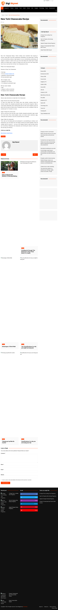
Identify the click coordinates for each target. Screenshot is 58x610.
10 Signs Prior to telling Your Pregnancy (48, 493)
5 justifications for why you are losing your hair (28, 442)
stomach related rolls (9, 73)
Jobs (32, 8)
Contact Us (46, 606)
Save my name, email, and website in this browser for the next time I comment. (16, 479)
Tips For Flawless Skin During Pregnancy (48, 496)
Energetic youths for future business (48, 158)
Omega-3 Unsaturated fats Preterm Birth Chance (13, 595)
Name (2, 464)
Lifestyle (16, 8)
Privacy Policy (54, 608)
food (4, 136)
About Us (41, 606)
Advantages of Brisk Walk (9, 346)
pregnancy (43, 100)
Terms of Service (53, 606)
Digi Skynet (46, 31)
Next (35, 154)
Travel (46, 8)
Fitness (28, 8)
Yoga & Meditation (44, 113)
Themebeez (25, 606)
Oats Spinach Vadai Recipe (6, 133)
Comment (3, 453)
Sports (2, 10)
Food (20, 8)
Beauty (12, 8)
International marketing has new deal (48, 148)
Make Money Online (45, 95)
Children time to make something (47, 166)
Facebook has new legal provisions (48, 140)
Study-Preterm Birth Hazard (46, 49)
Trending (42, 110)
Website (2, 474)
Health (24, 8)
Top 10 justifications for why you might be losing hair (28, 347)
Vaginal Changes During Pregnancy (48, 43)
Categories (6, 8)
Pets (41, 97)
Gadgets (36, 8)
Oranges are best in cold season (47, 131)
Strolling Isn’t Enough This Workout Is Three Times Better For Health (28, 252)
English (47, 0)
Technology (41, 8)
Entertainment (52, 8)
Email (2, 469)
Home (42, 87)
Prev (4, 154)
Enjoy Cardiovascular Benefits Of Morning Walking (9, 175)
